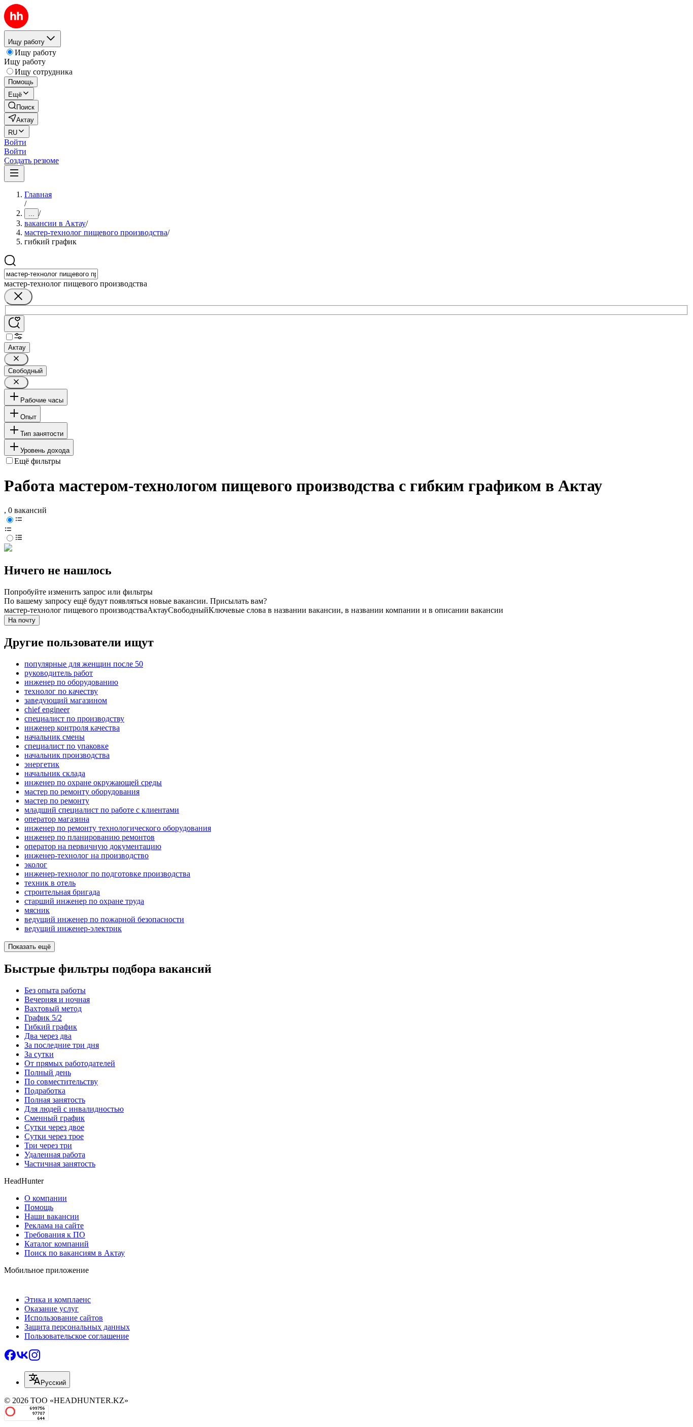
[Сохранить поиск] (14, 323)
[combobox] (51, 274)
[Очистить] (18, 296)
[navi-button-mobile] (14, 173)
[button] (15, 142)
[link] (21, 106)
